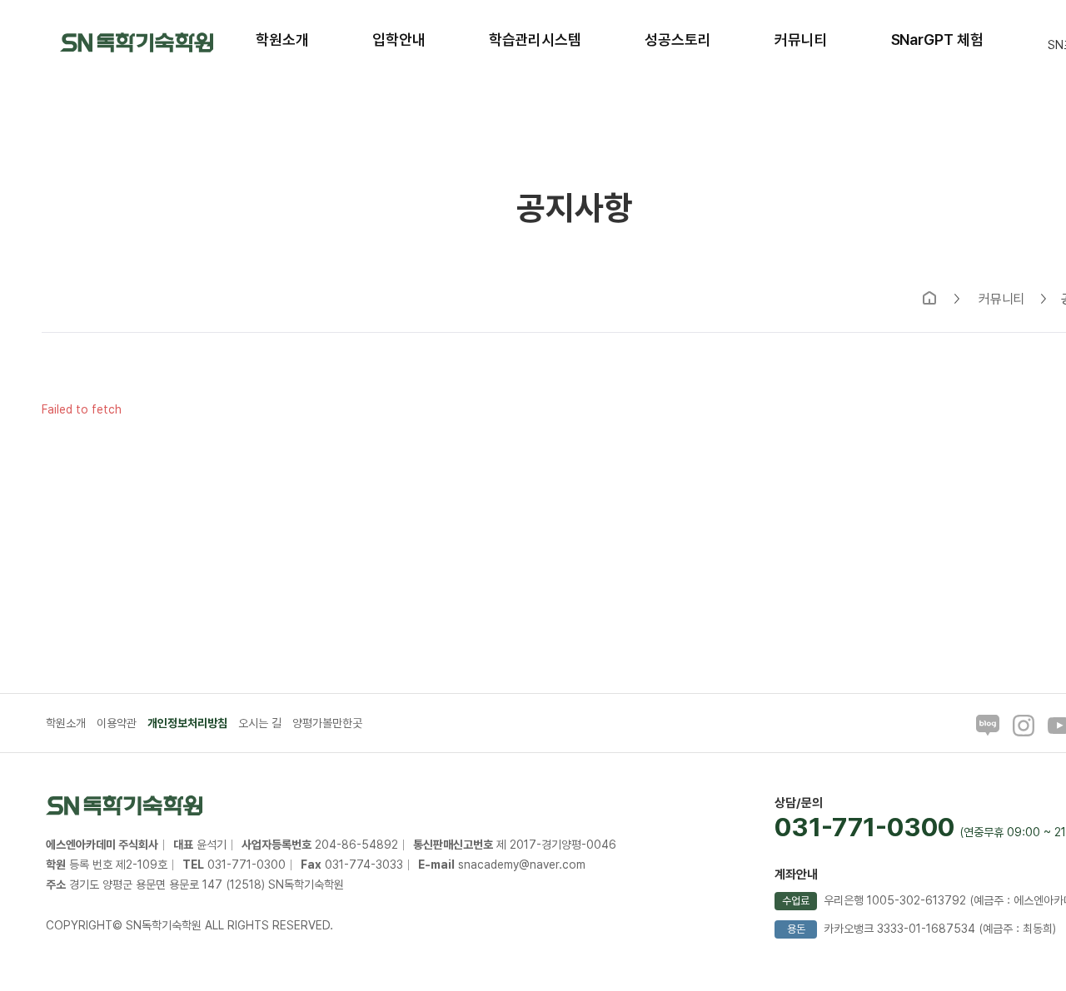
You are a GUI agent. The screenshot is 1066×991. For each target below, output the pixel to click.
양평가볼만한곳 (327, 723)
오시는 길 (259, 723)
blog (987, 725)
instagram (1023, 725)
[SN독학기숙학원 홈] (136, 41)
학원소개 (66, 723)
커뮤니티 (1002, 299)
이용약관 (117, 723)
